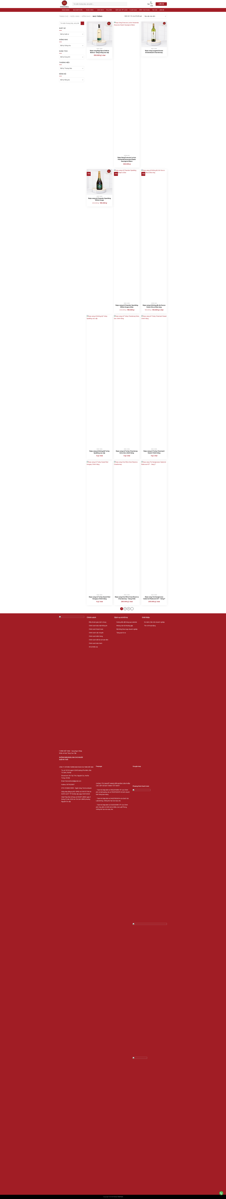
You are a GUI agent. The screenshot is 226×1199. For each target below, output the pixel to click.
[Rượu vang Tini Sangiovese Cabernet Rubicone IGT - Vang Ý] (154, 527)
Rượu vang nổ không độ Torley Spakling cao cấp (99, 452)
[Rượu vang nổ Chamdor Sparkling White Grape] (99, 182)
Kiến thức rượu (144, 10)
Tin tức (154, 10)
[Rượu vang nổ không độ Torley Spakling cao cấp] (99, 381)
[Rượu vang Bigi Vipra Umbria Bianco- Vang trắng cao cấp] (99, 34)
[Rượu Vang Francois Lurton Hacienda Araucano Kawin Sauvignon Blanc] (127, 88)
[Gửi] (125, 4)
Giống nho (86, 16)
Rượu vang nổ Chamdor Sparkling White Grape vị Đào (127, 306)
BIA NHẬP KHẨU (78, 10)
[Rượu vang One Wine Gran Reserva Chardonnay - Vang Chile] (127, 527)
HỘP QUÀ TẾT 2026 (121, 10)
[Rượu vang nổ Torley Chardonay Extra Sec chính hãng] (127, 381)
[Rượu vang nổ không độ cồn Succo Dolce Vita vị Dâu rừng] (154, 235)
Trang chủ (63, 16)
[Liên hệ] (221, 1193)
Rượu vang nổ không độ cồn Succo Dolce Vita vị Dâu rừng (154, 306)
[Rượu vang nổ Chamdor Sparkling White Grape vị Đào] (127, 235)
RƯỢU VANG (90, 10)
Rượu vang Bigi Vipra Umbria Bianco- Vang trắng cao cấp (99, 51)
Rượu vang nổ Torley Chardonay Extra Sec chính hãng (127, 452)
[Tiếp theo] (131, 608)
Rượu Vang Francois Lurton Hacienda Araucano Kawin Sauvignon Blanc (127, 159)
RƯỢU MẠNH (66, 10)
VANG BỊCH (100, 10)
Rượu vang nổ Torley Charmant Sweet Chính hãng (154, 452)
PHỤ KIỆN (109, 10)
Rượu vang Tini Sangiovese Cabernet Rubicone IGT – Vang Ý (154, 598)
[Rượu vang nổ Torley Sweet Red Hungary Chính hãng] (99, 527)
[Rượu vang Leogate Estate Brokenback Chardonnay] (154, 34)
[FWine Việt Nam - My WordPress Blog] (64, 4)
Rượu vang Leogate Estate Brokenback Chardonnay (154, 51)
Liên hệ (162, 10)
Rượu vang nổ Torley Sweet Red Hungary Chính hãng (99, 598)
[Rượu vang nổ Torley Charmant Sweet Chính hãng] (154, 381)
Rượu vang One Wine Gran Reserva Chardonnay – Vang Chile (127, 598)
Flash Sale (133, 10)
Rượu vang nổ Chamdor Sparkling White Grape (99, 199)
